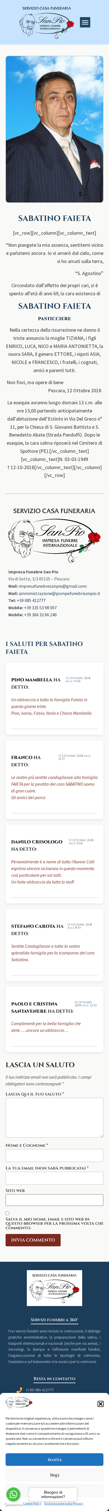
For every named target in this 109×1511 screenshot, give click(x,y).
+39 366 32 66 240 (40, 614)
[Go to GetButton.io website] (13, 1505)
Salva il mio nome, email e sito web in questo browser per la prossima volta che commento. (54, 1223)
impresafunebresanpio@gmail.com (53, 586)
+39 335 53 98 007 (40, 607)
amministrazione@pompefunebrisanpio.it (59, 593)
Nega (54, 1475)
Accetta (54, 1459)
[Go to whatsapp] (13, 1494)
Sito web (15, 1191)
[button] (100, 1404)
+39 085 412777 (31, 600)
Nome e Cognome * (27, 1145)
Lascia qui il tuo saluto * (35, 1094)
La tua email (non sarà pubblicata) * (47, 1168)
